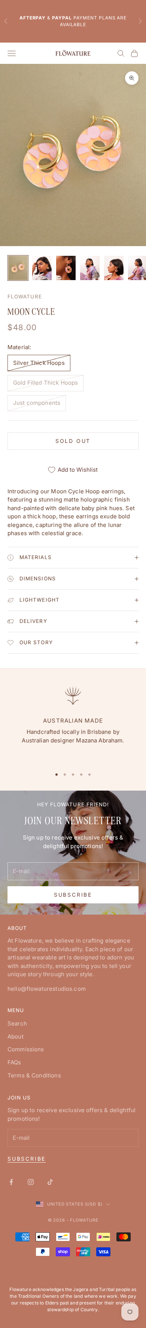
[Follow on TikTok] (50, 1182)
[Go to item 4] (89, 268)
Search (17, 1023)
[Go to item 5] (113, 268)
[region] (73, 723)
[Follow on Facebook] (11, 1182)
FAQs (14, 1062)
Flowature (24, 297)
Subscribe (73, 894)
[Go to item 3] (65, 268)
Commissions (25, 1049)
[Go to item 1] (17, 268)
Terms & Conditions (34, 1075)
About (15, 1036)
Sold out (73, 441)
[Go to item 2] (41, 268)
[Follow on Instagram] (30, 1182)
